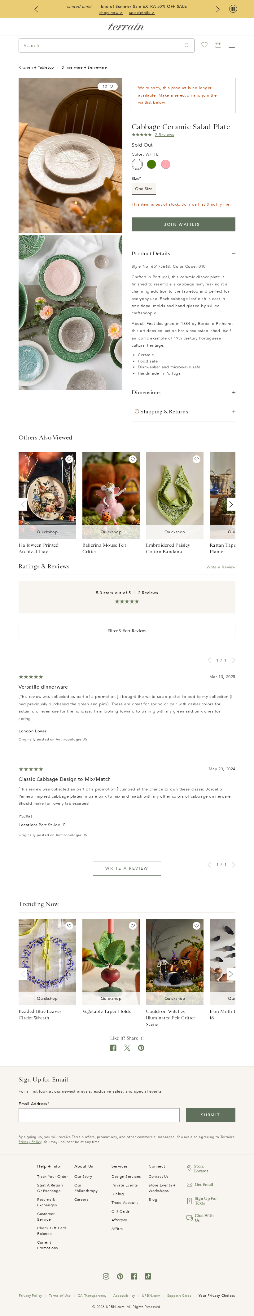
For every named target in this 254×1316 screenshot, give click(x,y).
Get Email (204, 1184)
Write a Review (221, 567)
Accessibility (124, 1296)
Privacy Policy (30, 1142)
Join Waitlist (183, 224)
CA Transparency (92, 1296)
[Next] (229, 504)
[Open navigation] (232, 45)
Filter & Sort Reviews (126, 630)
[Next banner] (218, 9)
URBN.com (151, 1296)
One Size (144, 188)
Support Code (179, 1296)
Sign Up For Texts (206, 1200)
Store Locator (201, 1168)
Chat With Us (204, 1218)
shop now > (111, 12)
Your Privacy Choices (217, 1296)
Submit (210, 1115)
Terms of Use (60, 1296)
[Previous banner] (36, 9)
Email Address (33, 1103)
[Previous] (24, 504)
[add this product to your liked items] (69, 459)
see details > (142, 12)
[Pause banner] (233, 9)
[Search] (187, 45)
